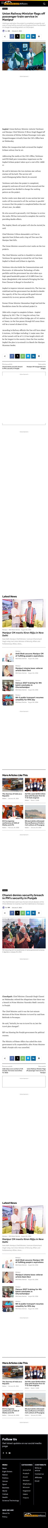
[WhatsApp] (22, 36)
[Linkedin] (33, 36)
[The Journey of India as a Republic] (12, 785)
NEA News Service (14, 630)
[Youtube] (10, 1453)
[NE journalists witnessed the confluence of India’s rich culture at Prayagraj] (35, 812)
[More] (38, 36)
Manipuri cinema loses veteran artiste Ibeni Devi (29, 669)
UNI (9, 31)
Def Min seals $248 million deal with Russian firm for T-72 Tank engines (35, 796)
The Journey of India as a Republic (12, 795)
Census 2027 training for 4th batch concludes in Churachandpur (28, 685)
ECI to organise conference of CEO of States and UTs (10, 823)
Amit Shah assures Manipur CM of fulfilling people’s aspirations (29, 655)
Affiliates (38, 1478)
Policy (4, 1517)
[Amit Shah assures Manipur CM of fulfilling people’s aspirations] (8, 656)
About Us (6, 1513)
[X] (17, 36)
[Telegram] (28, 36)
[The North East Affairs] (15, 3)
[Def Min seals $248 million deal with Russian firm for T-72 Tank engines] (35, 785)
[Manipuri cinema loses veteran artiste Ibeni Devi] (8, 670)
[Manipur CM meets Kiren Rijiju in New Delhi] (24, 613)
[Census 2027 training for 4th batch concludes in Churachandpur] (8, 685)
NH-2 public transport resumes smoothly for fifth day (29, 698)
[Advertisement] (24, 101)
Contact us (39, 1474)
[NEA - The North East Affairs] (35, 1514)
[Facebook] (12, 36)
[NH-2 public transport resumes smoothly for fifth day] (8, 700)
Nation (5, 8)
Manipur (4, 629)
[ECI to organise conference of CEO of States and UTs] (12, 812)
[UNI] (3, 31)
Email (37, 1481)
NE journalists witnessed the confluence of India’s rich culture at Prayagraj (34, 823)
